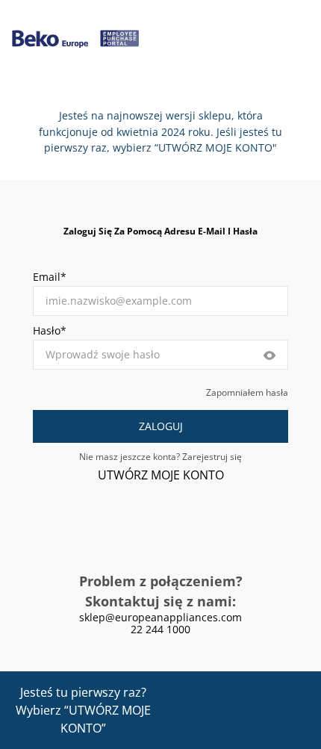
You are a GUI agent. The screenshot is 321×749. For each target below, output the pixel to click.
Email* (49, 277)
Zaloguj (161, 426)
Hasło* (49, 330)
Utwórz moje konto (161, 475)
